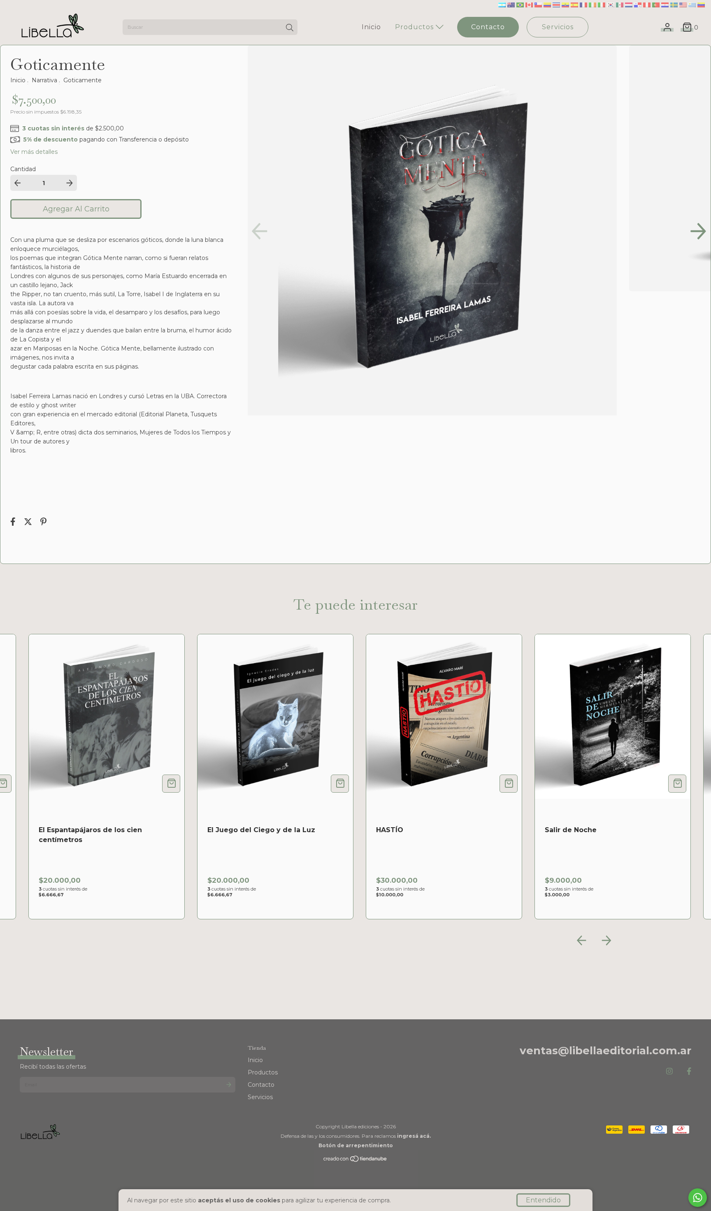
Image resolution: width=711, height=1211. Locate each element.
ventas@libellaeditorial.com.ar (605, 1050)
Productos (415, 27)
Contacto (488, 27)
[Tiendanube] (355, 1161)
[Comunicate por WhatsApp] (697, 1197)
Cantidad (23, 169)
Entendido (543, 1200)
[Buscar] (289, 28)
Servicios (558, 27)
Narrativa (44, 80)
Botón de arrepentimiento (355, 1145)
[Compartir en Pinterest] (43, 523)
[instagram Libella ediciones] (669, 1071)
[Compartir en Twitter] (29, 523)
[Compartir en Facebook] (13, 523)
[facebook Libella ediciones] (689, 1071)
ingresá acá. (414, 1136)
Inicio (371, 27)
